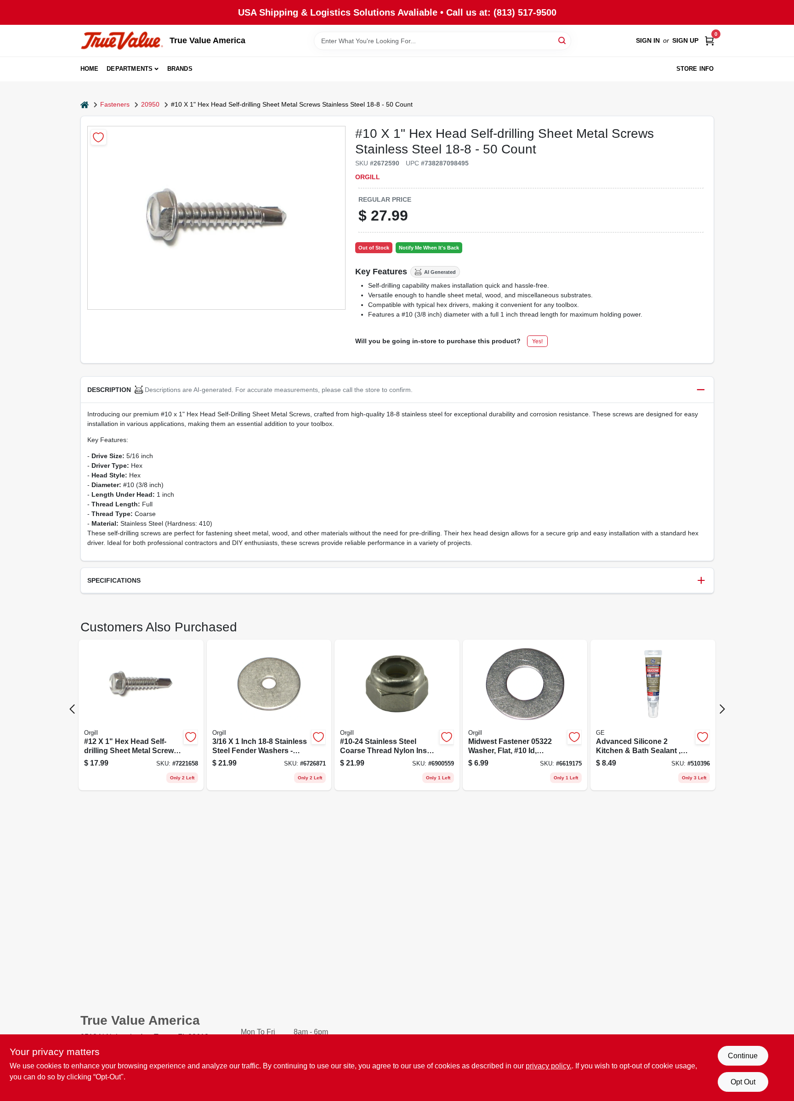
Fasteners (115, 104)
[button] (397, 390)
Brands (180, 68)
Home (89, 68)
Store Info (695, 68)
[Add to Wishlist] (99, 137)
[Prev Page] (72, 709)
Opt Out (743, 1082)
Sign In (648, 40)
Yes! (537, 341)
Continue (743, 1056)
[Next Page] (722, 709)
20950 (150, 104)
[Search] (562, 40)
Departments (130, 68)
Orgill (367, 177)
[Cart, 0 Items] (709, 40)
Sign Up (685, 40)
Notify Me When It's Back (429, 247)
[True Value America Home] (121, 40)
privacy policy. (549, 1066)
